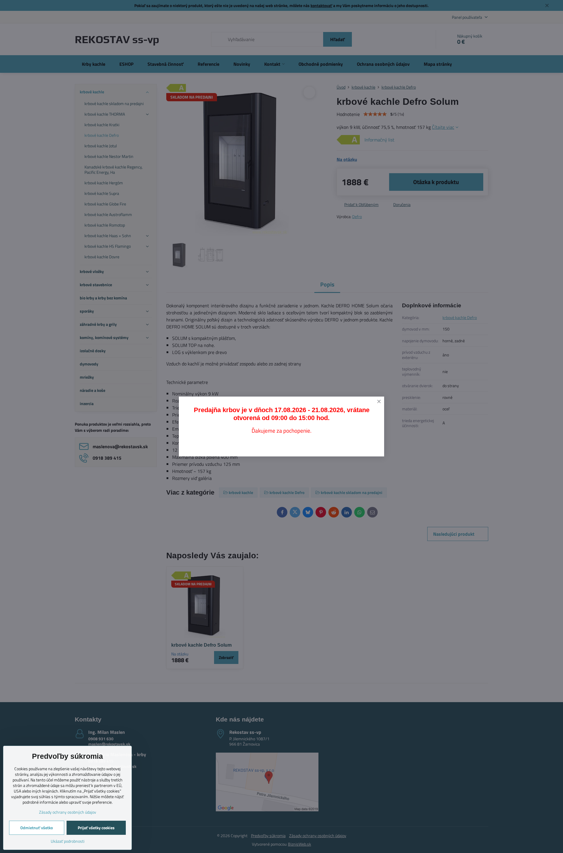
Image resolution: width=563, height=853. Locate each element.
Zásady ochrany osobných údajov (67, 812)
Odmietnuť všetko (36, 828)
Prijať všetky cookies (96, 828)
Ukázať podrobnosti (67, 841)
